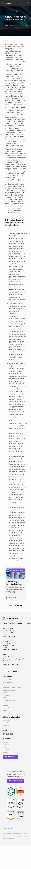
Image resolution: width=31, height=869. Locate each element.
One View (5, 705)
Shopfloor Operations (9, 682)
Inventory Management (9, 690)
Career (4, 747)
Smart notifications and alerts (11, 708)
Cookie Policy (6, 723)
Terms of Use (6, 725)
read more (12, 597)
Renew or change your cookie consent (12, 831)
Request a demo (10, 756)
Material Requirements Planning (12, 687)
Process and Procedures (9, 680)
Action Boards (6, 703)
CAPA (4, 697)
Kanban (5, 692)
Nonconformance (7, 695)
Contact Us (6, 744)
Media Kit (5, 752)
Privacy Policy (7, 720)
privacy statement (6, 838)
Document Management (9, 700)
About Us (5, 742)
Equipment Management (9, 685)
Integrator (5, 710)
